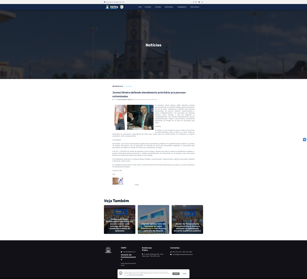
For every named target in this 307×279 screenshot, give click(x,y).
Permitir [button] (176, 273)
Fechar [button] (184, 273)
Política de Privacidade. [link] (136, 275)
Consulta (158, 7)
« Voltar (136, 184)
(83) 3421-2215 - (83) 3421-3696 (182, 252)
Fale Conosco (194, 7)
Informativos (169, 7)
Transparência (181, 7)
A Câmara (148, 7)
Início (140, 7)
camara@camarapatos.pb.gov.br (182, 254)
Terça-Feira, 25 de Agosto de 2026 (115, 2)
